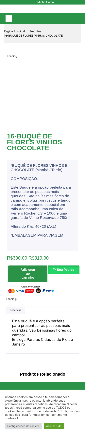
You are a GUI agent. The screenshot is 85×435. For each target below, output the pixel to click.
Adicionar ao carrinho (28, 273)
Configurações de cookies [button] (23, 426)
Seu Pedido (65, 269)
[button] (9, 18)
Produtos (35, 31)
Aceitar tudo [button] (53, 426)
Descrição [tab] (15, 310)
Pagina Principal (14, 31)
